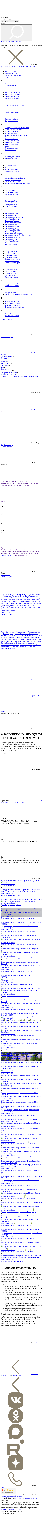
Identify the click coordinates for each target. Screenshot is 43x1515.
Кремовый (4, 552)
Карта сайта (18, 1497)
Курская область (10, 150)
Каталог (4, 354)
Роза (2, 594)
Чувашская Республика (13, 305)
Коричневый (28, 550)
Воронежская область (12, 98)
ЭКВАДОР (12, 485)
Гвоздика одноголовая (31, 600)
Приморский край (11, 205)
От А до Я (14, 802)
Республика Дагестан (12, 221)
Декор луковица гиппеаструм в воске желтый (16, 958)
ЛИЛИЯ (8, 41)
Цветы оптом (5, 575)
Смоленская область (12, 261)
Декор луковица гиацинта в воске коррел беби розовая (19, 1022)
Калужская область (11, 131)
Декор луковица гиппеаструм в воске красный (17, 971)
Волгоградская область (12, 94)
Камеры (34, 352)
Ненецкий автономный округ (15, 178)
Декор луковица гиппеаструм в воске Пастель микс (18, 1185)
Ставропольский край (12, 263)
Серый (30, 553)
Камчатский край (11, 133)
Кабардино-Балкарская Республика (17, 128)
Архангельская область (13, 75)
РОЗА (3, 41)
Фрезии (39, 607)
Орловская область (11, 194)
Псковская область (11, 206)
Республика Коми (11, 228)
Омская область (10, 190)
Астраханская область (12, 77)
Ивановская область (11, 119)
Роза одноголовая (34, 594)
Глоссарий (4, 365)
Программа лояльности (9, 373)
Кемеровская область (12, 137)
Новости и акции (7, 356)
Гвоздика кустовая (15, 600)
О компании (5, 360)
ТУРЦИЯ (4, 485)
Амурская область (11, 73)
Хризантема (5, 609)
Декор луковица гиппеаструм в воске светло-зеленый (19, 944)
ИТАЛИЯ (21, 482)
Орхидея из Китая (29, 603)
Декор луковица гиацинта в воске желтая (15, 996)
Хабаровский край (11, 293)
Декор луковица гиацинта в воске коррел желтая (17, 1036)
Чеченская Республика (12, 303)
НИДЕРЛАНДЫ (6, 483)
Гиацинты (10, 601)
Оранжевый (17, 552)
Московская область (11, 169)
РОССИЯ (16, 483)
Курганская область (11, 148)
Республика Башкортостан (14, 217)
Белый (3, 550)
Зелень (34, 601)
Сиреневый (36, 553)
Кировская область (11, 139)
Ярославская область (12, 316)
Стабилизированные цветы (25, 605)
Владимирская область (12, 92)
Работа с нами (6, 363)
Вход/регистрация (20, 376)
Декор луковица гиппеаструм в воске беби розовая (18, 931)
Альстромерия (6, 598)
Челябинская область (12, 301)
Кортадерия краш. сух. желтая (11, 895)
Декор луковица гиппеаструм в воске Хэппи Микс (18, 1143)
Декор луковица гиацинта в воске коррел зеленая (17, 1049)
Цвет (2, 548)
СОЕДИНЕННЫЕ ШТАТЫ (29, 483)
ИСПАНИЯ (13, 482)
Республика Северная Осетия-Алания (18, 235)
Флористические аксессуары (26, 607)
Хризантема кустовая (18, 609)
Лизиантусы (33, 596)
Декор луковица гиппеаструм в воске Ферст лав (17, 1251)
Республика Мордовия (12, 232)
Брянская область (11, 86)
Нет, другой (14, 21)
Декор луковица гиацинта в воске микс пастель (17, 984)
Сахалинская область (12, 257)
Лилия (38, 601)
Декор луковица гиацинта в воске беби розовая (17, 1009)
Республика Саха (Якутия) (14, 234)
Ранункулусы (11, 605)
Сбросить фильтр (7, 555)
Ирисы (22, 596)
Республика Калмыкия (12, 224)
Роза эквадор (7, 596)
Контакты (4, 358)
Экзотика (13, 611)
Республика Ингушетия (13, 223)
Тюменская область (11, 277)
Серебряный (23, 553)
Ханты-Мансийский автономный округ (18, 294)
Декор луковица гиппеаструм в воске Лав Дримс (17, 1238)
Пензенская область (11, 201)
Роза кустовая (16, 41)
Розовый (4, 553)
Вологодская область (12, 96)
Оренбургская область (12, 192)
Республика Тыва (11, 239)
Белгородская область (12, 84)
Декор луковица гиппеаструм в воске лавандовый (18, 918)
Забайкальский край (12, 112)
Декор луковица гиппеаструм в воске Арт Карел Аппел (20, 1157)
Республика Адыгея (11, 213)
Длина (3, 501)
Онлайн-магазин (32, 376)
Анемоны (23, 598)
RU (2, 411)
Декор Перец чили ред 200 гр (11, 905)
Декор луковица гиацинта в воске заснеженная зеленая (19, 1089)
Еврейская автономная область (15, 105)
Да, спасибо (5, 21)
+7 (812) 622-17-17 (7, 319)
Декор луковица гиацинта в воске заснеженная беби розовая (21, 1062)
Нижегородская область (13, 180)
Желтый (15, 550)
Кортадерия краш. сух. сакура (11, 885)
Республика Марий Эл (12, 230)
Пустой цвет (34, 552)
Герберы (4, 601)
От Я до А (21, 802)
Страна (3, 480)
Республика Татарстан (12, 237)
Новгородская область (12, 181)
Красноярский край (11, 144)
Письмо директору (7, 1497)
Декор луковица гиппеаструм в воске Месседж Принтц (20, 1198)
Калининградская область (13, 129)
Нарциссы (11, 603)
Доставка (4, 362)
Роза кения (10, 594)
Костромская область (12, 140)
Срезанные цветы (7, 577)
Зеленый (21, 550)
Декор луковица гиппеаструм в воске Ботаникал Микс (19, 1102)
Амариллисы (15, 598)
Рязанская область (11, 245)
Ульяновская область (12, 286)
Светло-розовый (13, 553)
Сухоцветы (5, 607)
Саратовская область (12, 255)
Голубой (9, 550)
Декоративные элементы (23, 601)
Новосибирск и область (27, 66)
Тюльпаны (12, 607)
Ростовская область (11, 243)
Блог (2, 367)
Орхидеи (18, 603)
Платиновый (25, 552)
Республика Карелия (12, 226)
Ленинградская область (13, 157)
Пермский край (10, 203)
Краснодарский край (12, 142)
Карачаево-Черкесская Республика (16, 135)
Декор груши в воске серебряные (12, 1261)
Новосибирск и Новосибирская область (18, 183)
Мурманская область (12, 171)
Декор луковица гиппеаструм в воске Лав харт (17, 1225)
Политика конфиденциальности (12, 1495)
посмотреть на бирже (8, 884)
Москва (3, 66)
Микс (10, 552)
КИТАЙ (28, 482)
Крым (7, 146)
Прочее (3, 605)
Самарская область (11, 252)
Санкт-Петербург (12, 66)
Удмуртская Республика (13, 284)
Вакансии (4, 369)
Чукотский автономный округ (15, 307)
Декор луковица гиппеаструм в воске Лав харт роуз (18, 1212)
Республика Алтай (11, 215)
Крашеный (36, 550)
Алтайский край (10, 71)
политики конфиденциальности (12, 1509)
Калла (27, 596)
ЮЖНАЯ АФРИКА (22, 485)
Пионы (38, 603)
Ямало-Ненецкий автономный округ (17, 314)
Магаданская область (12, 165)
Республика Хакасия (12, 241)
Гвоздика (30, 598)
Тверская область (10, 271)
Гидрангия (16, 596)
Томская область (10, 273)
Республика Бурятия (12, 219)
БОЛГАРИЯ (5, 482)
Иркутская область (11, 121)
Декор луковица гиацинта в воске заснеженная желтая (19, 1075)
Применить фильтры (20, 555)
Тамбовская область (11, 269)
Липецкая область (11, 158)
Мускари (4, 603)
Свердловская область (12, 259)
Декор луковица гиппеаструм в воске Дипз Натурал (18, 1115)
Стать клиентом (6, 371)
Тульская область (10, 275)
